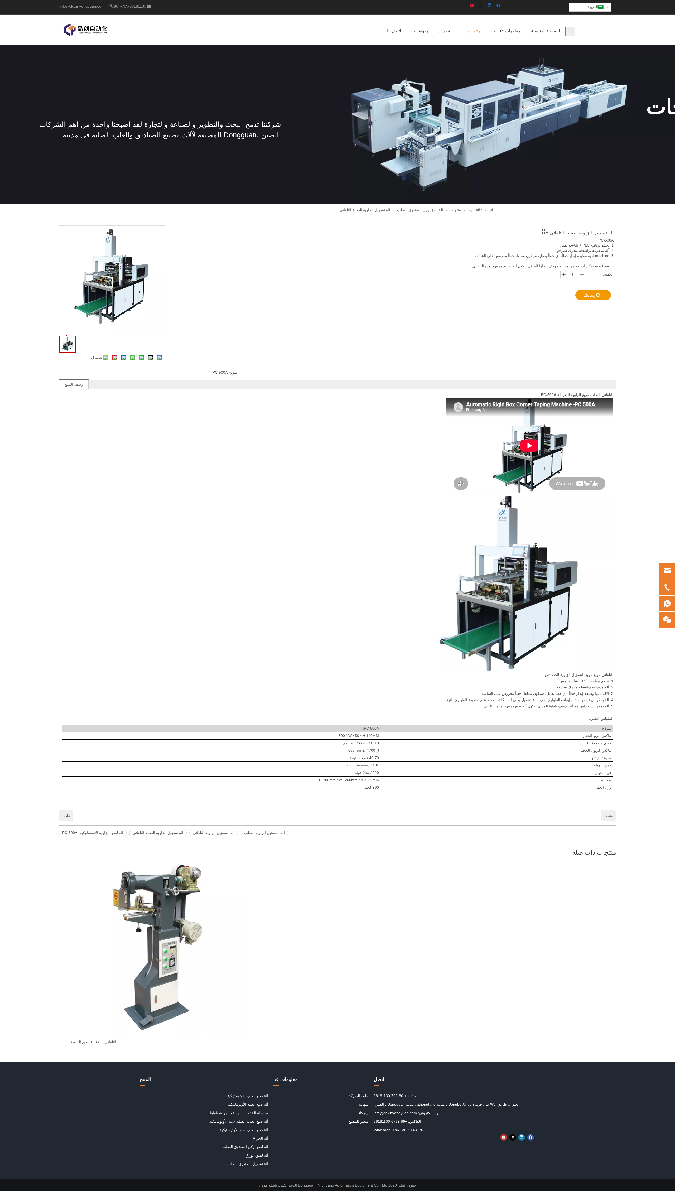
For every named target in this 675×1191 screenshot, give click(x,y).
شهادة (363, 1104)
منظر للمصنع (358, 1121)
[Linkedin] (490, 6)
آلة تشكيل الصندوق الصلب (247, 1164)
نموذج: (233, 372)
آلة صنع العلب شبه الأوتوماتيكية (244, 1130)
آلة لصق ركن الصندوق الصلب (245, 1147)
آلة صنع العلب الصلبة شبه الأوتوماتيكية (238, 1121)
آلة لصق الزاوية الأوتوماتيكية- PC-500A (92, 833)
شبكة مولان (268, 1185)
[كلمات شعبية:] (570, 31)
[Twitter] (481, 6)
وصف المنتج (73, 384)
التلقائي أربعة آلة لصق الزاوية (93, 1042)
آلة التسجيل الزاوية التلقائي (214, 833)
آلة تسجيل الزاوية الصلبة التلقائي (158, 833)
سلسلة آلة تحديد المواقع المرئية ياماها (239, 1113)
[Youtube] (472, 6)
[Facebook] (499, 6)
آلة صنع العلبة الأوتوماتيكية (248, 1104)
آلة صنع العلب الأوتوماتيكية (247, 1096)
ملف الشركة (358, 1096)
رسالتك (590, 295)
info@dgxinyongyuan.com (82, 6)
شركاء (363, 1113)
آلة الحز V (260, 1138)
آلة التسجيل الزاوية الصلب (264, 833)
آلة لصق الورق (257, 1155)
